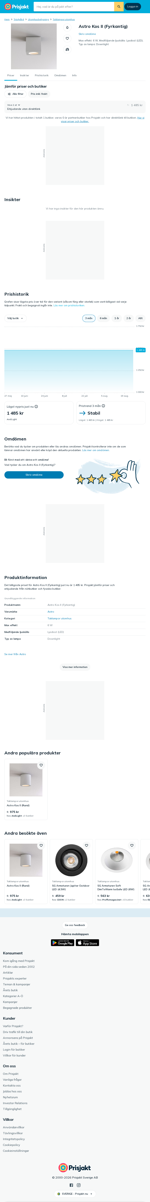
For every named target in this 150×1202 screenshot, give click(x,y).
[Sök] (119, 6)
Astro (51, 611)
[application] (75, 361)
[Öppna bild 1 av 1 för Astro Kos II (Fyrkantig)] (33, 46)
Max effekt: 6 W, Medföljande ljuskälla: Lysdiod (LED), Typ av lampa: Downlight (111, 42)
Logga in (132, 6)
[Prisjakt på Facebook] (71, 1185)
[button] (67, 27)
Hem (7, 19)
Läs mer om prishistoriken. (69, 305)
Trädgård (19, 19)
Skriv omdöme (87, 34)
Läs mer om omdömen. (96, 450)
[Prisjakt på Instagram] (78, 1185)
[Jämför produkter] (67, 49)
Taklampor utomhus (64, 19)
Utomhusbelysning (38, 19)
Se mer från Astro (15, 654)
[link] (26, 789)
